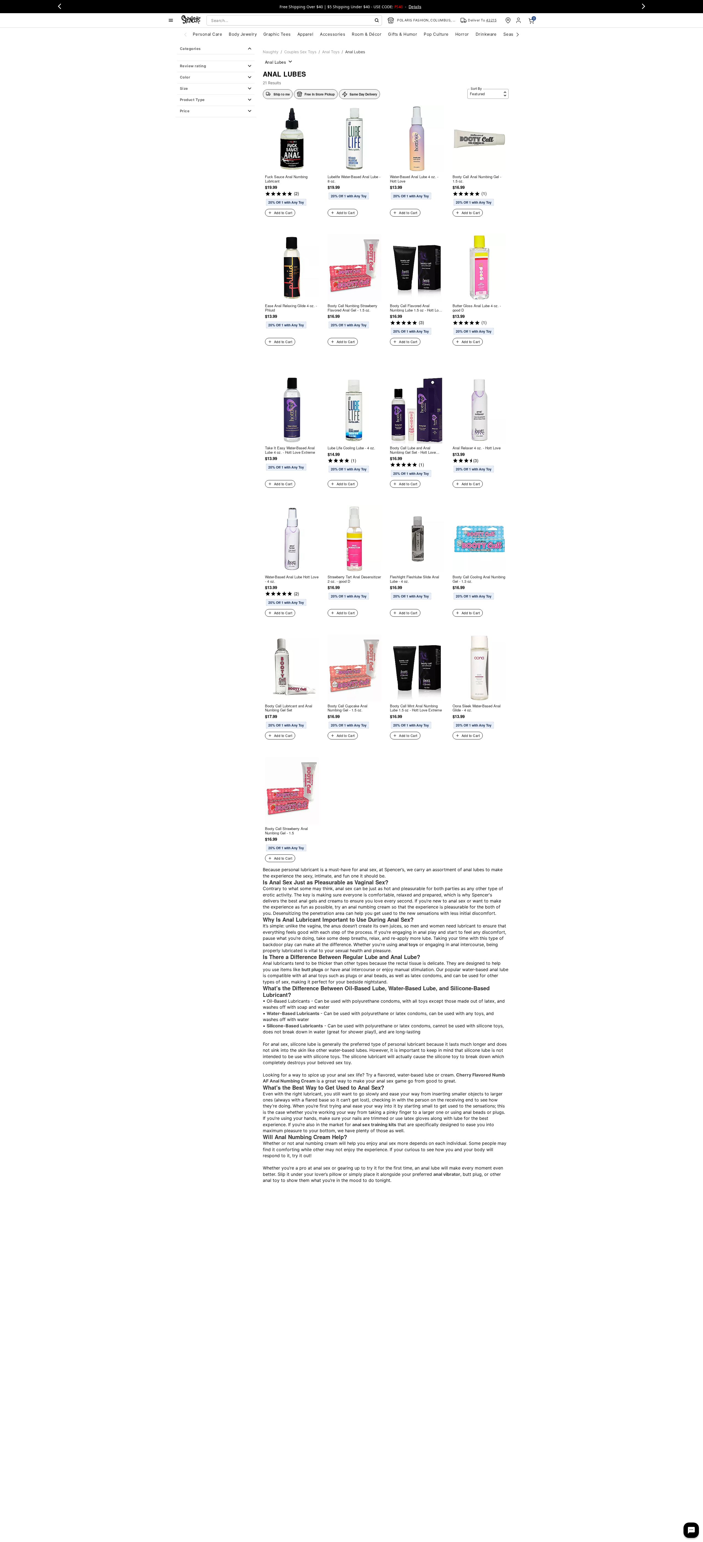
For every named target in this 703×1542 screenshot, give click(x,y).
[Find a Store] (508, 20)
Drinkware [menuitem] (486, 34)
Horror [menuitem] (462, 34)
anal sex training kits (374, 1124)
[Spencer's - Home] (191, 20)
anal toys (408, 944)
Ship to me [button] (282, 94)
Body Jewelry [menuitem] (243, 34)
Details (415, 6)
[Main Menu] (171, 20)
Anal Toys (330, 51)
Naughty (270, 51)
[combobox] (294, 20)
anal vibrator (446, 1174)
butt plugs (312, 969)
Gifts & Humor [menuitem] (402, 34)
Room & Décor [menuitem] (366, 34)
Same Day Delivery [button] (363, 94)
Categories (190, 48)
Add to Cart (283, 212)
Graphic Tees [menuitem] (277, 34)
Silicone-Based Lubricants (295, 1025)
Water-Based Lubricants (293, 1013)
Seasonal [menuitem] (512, 34)
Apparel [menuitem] (305, 34)
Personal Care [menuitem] (207, 34)
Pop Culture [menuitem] (436, 34)
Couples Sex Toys (300, 51)
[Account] (519, 20)
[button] (216, 66)
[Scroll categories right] (518, 34)
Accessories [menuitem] (332, 34)
